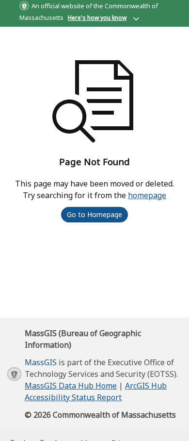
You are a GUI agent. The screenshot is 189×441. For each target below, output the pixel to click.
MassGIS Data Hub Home (71, 385)
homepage (147, 195)
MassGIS (41, 362)
